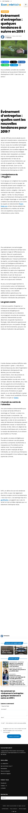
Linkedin (3, 788)
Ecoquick (5, 11)
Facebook (3, 783)
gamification (4, 500)
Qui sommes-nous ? (6, 766)
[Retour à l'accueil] (11, 4)
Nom (2, 717)
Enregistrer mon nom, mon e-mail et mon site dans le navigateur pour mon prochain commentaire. (14, 730)
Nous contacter (5, 771)
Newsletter (4, 768)
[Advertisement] (14, 94)
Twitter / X (4, 785)
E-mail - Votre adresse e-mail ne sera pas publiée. (13, 723)
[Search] (25, 797)
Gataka (16, 398)
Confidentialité (5, 808)
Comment (4, 709)
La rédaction (4, 763)
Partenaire (6, 635)
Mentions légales (6, 773)
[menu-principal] (25, 4)
